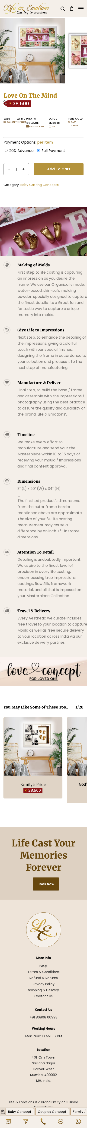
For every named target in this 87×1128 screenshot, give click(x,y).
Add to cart (58, 169)
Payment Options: (28, 142)
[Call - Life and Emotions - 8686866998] (43, 1121)
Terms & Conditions (43, 972)
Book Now (46, 884)
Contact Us (43, 996)
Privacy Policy (44, 984)
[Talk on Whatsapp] (78, 1121)
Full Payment (53, 150)
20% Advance (21, 150)
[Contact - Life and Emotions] (8, 1121)
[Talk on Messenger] (60, 1121)
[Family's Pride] (33, 746)
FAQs (43, 966)
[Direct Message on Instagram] (25, 1121)
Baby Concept (19, 1111)
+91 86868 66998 (44, 1017)
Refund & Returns (43, 978)
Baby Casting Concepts (39, 184)
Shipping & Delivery (43, 990)
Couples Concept (52, 1111)
